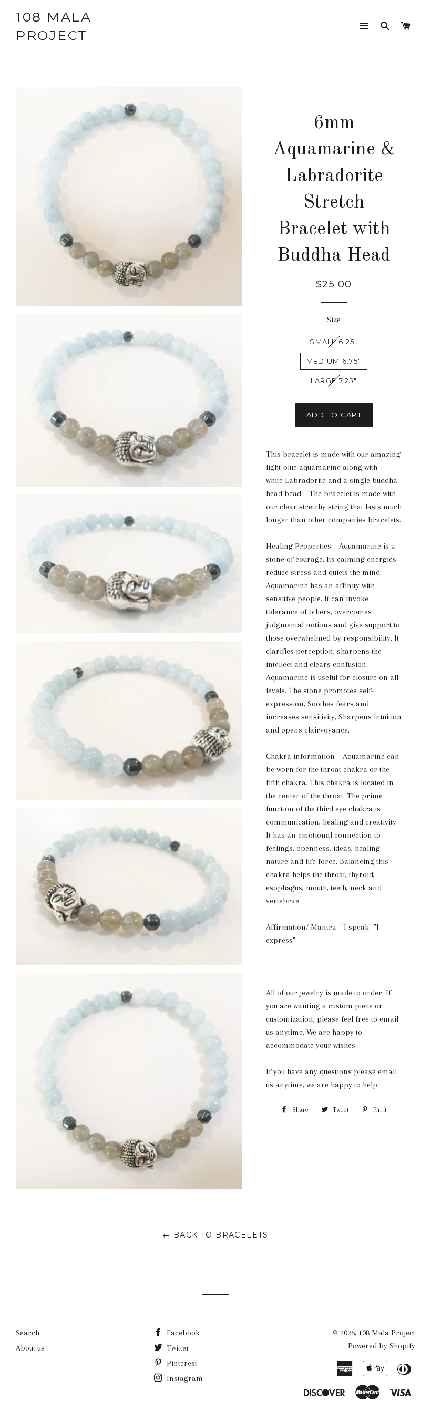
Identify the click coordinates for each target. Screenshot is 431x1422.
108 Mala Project (53, 26)
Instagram (184, 1378)
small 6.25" (333, 341)
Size (334, 319)
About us (30, 1348)
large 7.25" (334, 380)
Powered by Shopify (381, 1346)
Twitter (177, 1348)
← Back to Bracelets (215, 1235)
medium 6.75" (334, 361)
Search (27, 1332)
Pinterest (181, 1363)
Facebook (182, 1332)
